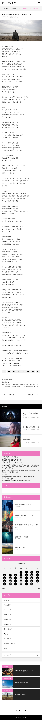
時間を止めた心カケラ (19, 386)
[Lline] (18, 371)
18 (37, 578)
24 (32, 581)
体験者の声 (7, 619)
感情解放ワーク (14, 17)
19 (4, 581)
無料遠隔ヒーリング (10, 643)
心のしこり (35, 384)
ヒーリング (7, 614)
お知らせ (6, 600)
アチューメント (9, 610)
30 (26, 584)
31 (32, 584)
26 (4, 584)
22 (21, 581)
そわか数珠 (7, 605)
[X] (17, 711)
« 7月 (3, 588)
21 (15, 581)
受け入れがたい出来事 (22, 384)
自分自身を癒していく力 (32, 386)
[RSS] (25, 711)
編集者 (10, 379)
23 (26, 581)
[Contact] (22, 711)
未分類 (6, 634)
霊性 (5, 648)
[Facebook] (20, 711)
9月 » (38, 588)
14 (15, 578)
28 (15, 584)
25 (37, 581)
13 (10, 578)
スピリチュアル (8, 384)
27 (10, 584)
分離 (14, 384)
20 (10, 581)
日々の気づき (8, 629)
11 (37, 575)
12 (4, 578)
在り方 (30, 384)
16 (26, 578)
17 (32, 578)
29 (21, 584)
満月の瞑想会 (8, 638)
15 (21, 578)
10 (32, 575)
